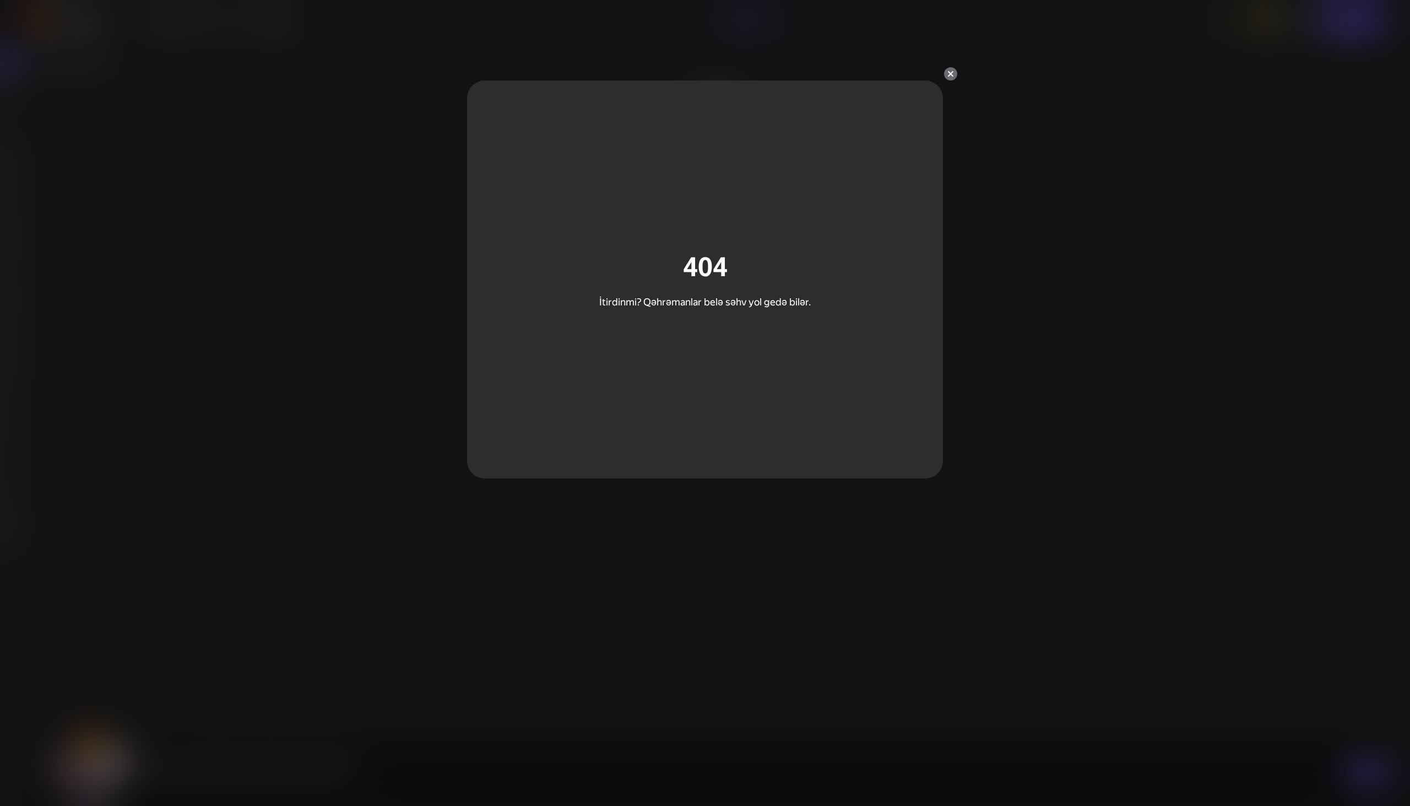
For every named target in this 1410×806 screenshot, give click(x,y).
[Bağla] (950, 73)
